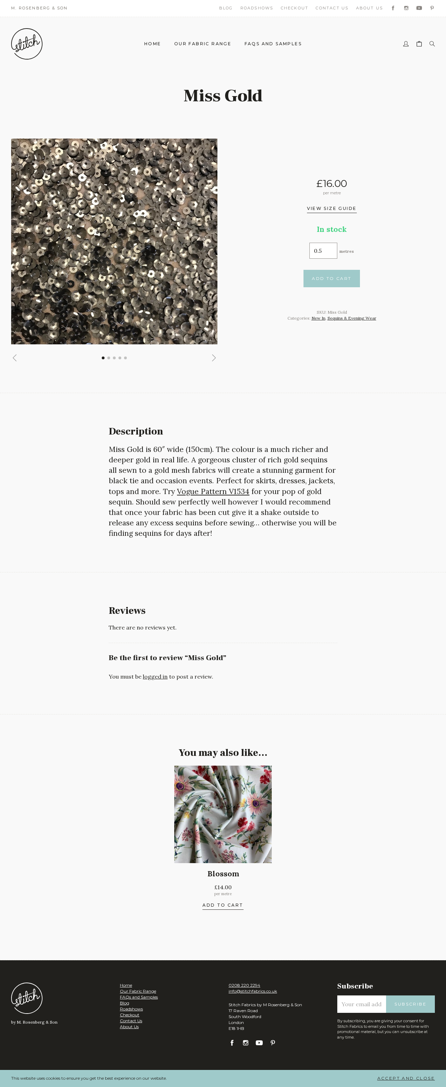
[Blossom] (223, 814)
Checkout (295, 8)
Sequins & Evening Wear (352, 318)
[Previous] (14, 357)
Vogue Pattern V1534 (213, 491)
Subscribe (410, 1004)
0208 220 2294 (244, 985)
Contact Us (332, 8)
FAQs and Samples (273, 43)
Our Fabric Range (202, 43)
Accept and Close (406, 1078)
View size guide (332, 209)
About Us (369, 8)
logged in (155, 676)
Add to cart (331, 278)
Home (152, 43)
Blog (226, 8)
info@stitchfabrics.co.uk (253, 991)
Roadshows (257, 8)
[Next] (213, 357)
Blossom (223, 873)
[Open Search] (432, 44)
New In (318, 318)
